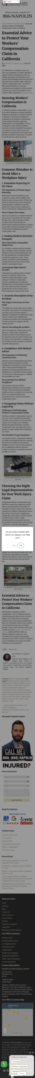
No (14, 545)
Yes (20, 545)
